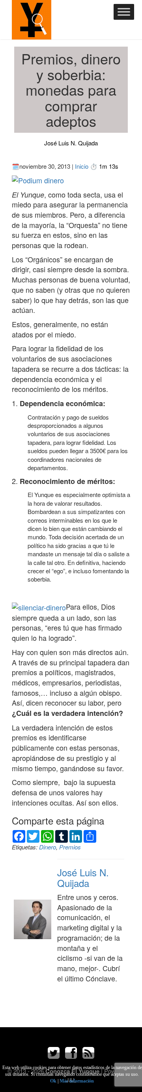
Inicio (81, 166)
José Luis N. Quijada (71, 143)
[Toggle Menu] (124, 11)
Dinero (47, 847)
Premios (70, 847)
